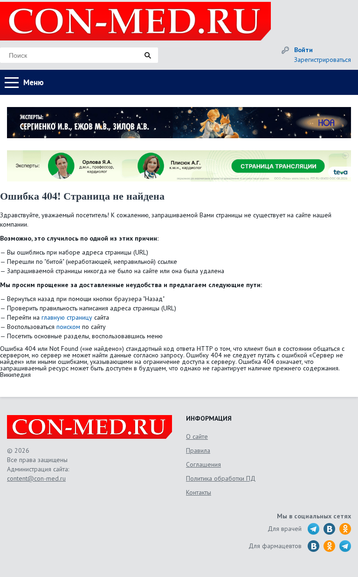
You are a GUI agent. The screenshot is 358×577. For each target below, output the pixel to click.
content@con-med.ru (36, 478)
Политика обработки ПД (220, 478)
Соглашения (203, 464)
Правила (198, 450)
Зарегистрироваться (322, 59)
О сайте (197, 436)
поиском (68, 326)
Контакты (198, 492)
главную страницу (66, 317)
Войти (303, 50)
